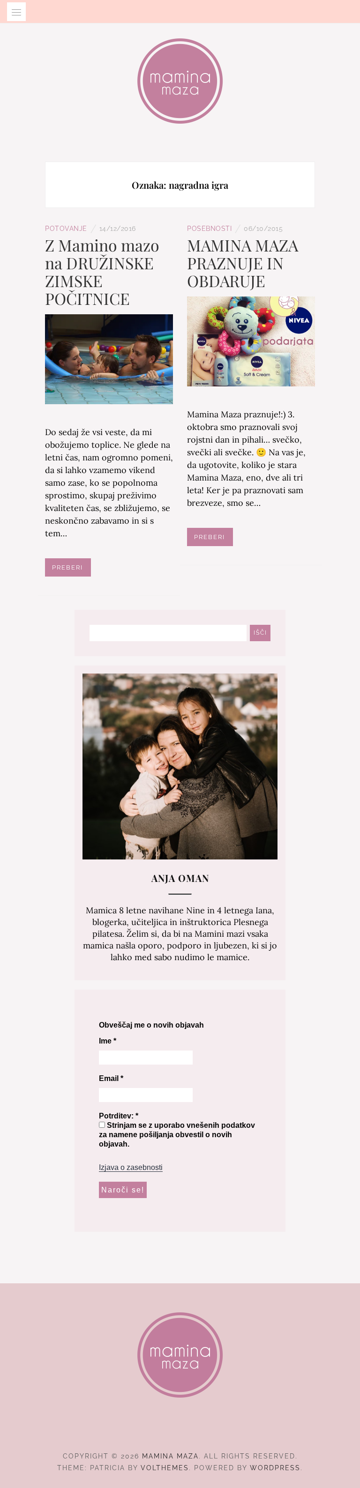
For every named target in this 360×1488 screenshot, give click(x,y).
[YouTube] (197, 1430)
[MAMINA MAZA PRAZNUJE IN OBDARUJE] (251, 340)
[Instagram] (180, 1430)
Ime (107, 1041)
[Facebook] (163, 1430)
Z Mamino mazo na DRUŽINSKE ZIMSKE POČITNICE (102, 271)
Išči (260, 632)
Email (111, 1078)
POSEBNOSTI (209, 228)
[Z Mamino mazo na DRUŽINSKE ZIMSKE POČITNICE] (109, 358)
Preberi (67, 567)
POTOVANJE (66, 228)
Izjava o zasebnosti (131, 1167)
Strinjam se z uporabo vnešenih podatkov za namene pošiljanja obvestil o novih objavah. (177, 1134)
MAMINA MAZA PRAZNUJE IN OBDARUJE (242, 262)
